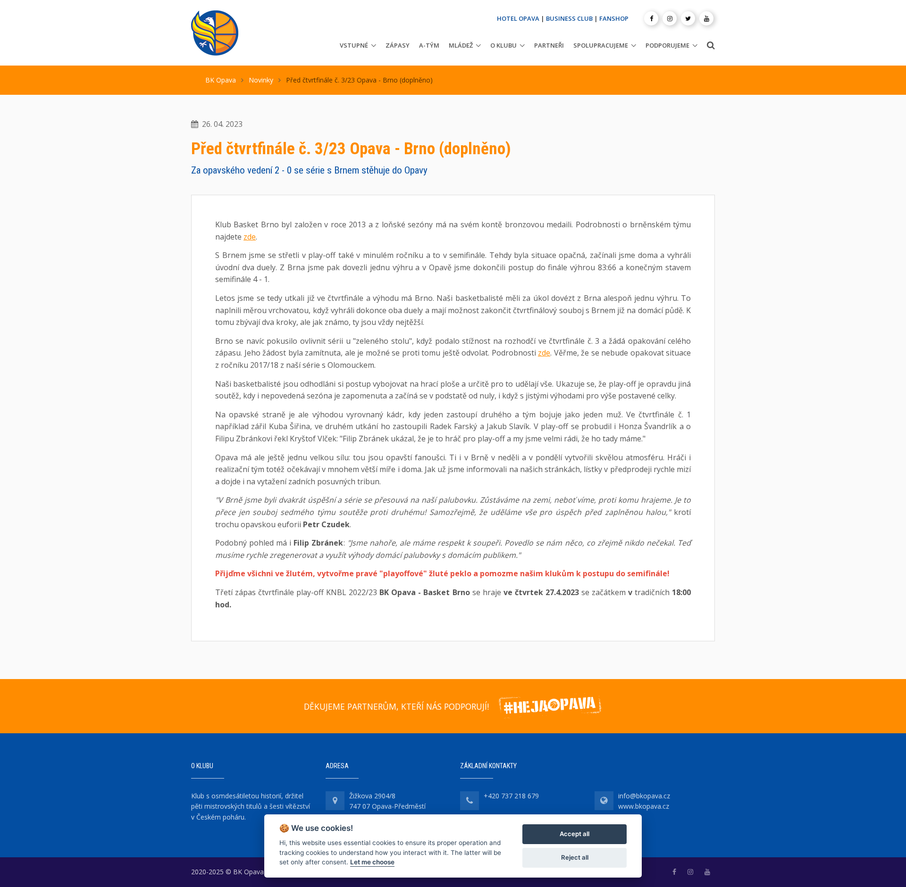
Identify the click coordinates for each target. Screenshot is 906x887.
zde (249, 237)
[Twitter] (688, 18)
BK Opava (220, 79)
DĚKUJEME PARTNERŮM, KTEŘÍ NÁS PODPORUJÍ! (396, 706)
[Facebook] (651, 18)
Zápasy (398, 45)
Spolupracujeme (600, 45)
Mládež (461, 45)
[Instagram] (670, 18)
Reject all (574, 857)
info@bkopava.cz (644, 795)
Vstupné (354, 45)
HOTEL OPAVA (518, 18)
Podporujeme (667, 45)
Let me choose (372, 862)
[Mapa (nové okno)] (335, 800)
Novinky (261, 79)
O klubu (503, 45)
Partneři (549, 45)
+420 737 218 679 (511, 795)
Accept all (574, 833)
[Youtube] (706, 18)
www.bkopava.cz (643, 806)
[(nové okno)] (674, 871)
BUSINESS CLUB (569, 18)
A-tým (429, 45)
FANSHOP (614, 18)
